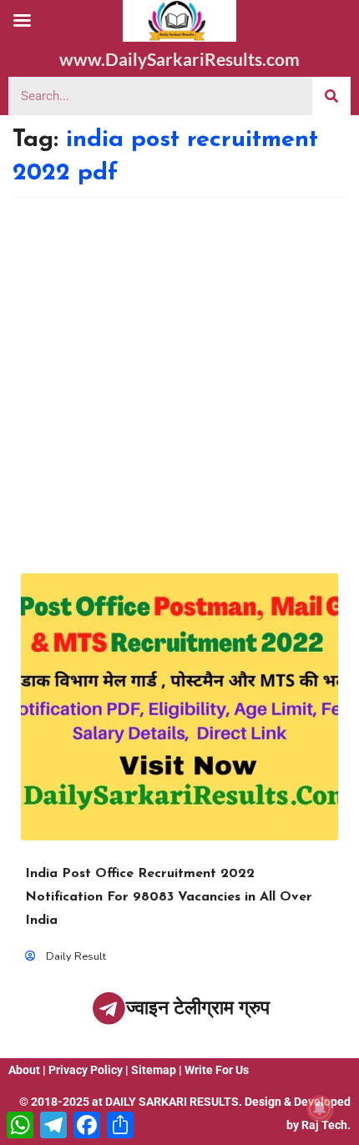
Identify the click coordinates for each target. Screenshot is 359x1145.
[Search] (331, 96)
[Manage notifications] (319, 1108)
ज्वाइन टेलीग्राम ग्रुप (198, 1007)
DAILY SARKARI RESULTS (172, 1101)
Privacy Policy (85, 1070)
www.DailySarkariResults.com (179, 58)
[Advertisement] (179, 385)
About (24, 1070)
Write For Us (217, 1070)
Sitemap (153, 1070)
